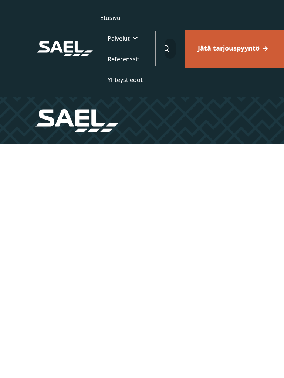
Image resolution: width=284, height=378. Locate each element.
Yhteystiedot (125, 80)
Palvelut (119, 38)
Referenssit (123, 59)
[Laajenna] (135, 38)
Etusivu (110, 18)
